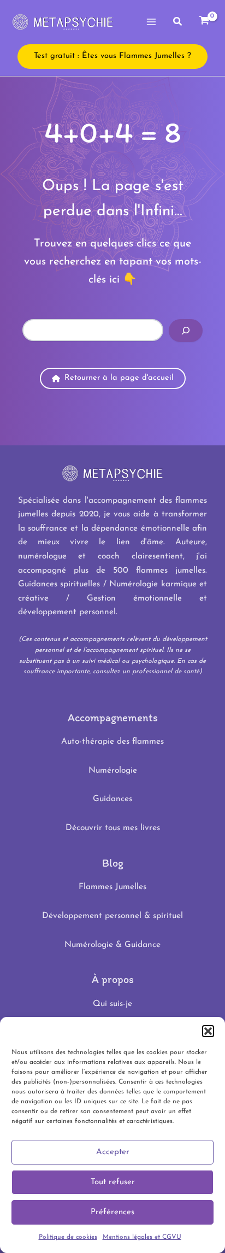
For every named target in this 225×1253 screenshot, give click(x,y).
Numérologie (112, 770)
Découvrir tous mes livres (113, 827)
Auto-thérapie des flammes (112, 741)
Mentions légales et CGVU (142, 1237)
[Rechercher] (186, 331)
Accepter (112, 1152)
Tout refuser (113, 1182)
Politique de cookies (68, 1237)
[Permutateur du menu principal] (151, 21)
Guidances (112, 799)
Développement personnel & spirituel (112, 915)
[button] (208, 1031)
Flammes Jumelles (112, 887)
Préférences (112, 1212)
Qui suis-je (112, 1003)
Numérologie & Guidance (112, 944)
